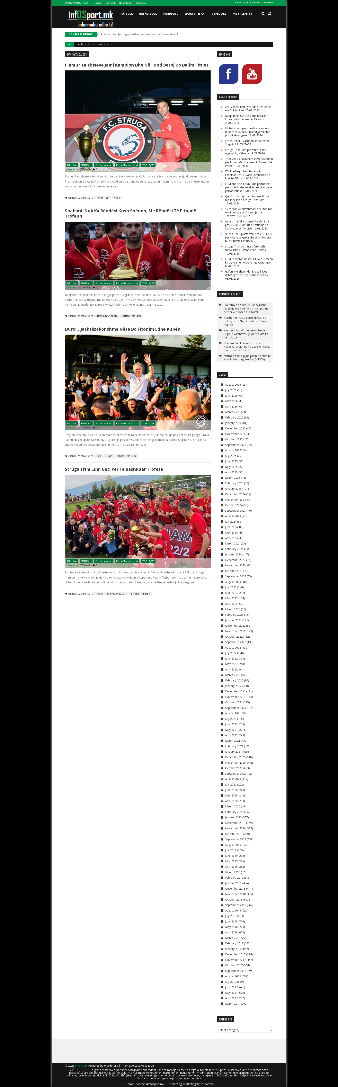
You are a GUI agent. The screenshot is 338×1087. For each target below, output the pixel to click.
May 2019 (231, 861)
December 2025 (235, 428)
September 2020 (235, 773)
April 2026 (231, 406)
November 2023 (235, 565)
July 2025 (230, 456)
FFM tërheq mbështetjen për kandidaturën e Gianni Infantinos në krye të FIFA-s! (247, 174)
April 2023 (231, 604)
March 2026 (232, 412)
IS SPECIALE (218, 13)
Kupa (117, 197)
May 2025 (231, 467)
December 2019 (235, 823)
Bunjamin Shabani (106, 316)
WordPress (111, 1065)
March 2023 (232, 609)
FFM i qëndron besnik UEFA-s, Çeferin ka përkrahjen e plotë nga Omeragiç (249, 260)
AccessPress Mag (142, 1065)
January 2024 (233, 554)
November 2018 (235, 894)
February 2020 (234, 812)
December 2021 (235, 691)
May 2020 (231, 795)
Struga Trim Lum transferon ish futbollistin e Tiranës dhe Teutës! (245, 248)
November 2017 (235, 960)
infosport (71, 169)
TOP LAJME (148, 165)
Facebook (268, 2)
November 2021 (235, 697)
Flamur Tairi (102, 197)
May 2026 (231, 401)
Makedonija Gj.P (117, 593)
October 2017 (234, 965)
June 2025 (231, 461)
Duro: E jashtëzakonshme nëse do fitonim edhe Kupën (123, 329)
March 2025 (232, 478)
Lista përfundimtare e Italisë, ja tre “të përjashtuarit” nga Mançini (245, 321)
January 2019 (233, 883)
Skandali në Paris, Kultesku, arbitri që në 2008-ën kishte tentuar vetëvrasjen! (247, 346)
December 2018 (235, 888)
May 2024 (231, 532)
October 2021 (234, 702)
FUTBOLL (126, 13)
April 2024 (231, 538)
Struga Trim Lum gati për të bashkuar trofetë (114, 469)
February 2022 (234, 680)
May (102, 44)
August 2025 (233, 450)
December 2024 (235, 494)
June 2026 (231, 395)
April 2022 (231, 669)
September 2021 (235, 708)
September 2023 (235, 576)
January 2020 (233, 817)
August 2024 (233, 516)
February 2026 (234, 417)
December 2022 (235, 625)
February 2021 (234, 746)
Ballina (98, 3)
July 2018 (230, 916)
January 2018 (233, 949)
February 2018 (234, 943)
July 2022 (230, 653)
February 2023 (234, 614)
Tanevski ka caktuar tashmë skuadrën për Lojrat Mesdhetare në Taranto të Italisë (249, 162)
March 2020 (232, 806)
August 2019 (233, 845)
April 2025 (231, 472)
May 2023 (231, 598)
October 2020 (234, 768)
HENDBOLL (170, 13)
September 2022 (235, 642)
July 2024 (230, 521)
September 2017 (235, 971)
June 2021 (231, 724)
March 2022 (232, 675)
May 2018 (231, 927)
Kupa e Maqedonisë (127, 165)
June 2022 (231, 658)
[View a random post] (269, 13)
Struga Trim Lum (131, 316)
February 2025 (234, 483)
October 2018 (234, 899)
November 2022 (235, 631)
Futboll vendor (103, 165)
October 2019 (234, 834)
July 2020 (230, 784)
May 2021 (231, 730)
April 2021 (231, 735)
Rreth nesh (110, 3)
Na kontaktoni (125, 3)
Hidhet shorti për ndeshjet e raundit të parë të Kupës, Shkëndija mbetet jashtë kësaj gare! (247, 131)
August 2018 (233, 910)
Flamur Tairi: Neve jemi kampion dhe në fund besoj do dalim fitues (137, 65)
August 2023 (233, 582)
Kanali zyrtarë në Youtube (247, 2)
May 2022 (231, 664)
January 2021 (233, 751)
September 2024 (235, 510)
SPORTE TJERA (194, 13)
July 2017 (230, 982)
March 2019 (232, 872)
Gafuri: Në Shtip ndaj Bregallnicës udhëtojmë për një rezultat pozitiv (246, 273)
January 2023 (233, 620)
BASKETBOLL (148, 13)
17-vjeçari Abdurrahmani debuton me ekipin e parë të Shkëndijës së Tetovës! (248, 212)
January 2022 (233, 686)
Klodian (229, 317)
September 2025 (235, 445)
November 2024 (235, 499)
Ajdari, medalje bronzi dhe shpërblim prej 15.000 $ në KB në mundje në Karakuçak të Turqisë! (248, 225)
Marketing (141, 3)
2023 (93, 44)
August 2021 (233, 713)
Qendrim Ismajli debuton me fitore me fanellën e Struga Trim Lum (247, 198)
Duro (99, 456)
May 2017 (231, 992)
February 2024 (234, 549)
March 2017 (232, 1003)
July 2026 (230, 390)
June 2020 (231, 790)
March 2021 (232, 740)
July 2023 (230, 587)
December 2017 (235, 954)
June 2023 (231, 593)
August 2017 (233, 976)
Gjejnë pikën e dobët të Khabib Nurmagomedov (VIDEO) (247, 357)
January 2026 (233, 423)
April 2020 (231, 801)
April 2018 (231, 932)
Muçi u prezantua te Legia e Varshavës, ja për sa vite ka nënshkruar (246, 333)
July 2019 (230, 850)
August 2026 (233, 384)
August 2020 (233, 779)
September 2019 (235, 839)
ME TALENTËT (242, 13)
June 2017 (231, 987)
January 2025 (233, 488)
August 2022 (233, 647)
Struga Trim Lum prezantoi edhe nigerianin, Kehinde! (245, 151)
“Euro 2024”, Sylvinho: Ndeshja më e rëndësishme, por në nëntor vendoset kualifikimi (246, 308)
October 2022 (234, 636)
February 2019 (234, 877)
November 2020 (235, 762)
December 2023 (235, 560)
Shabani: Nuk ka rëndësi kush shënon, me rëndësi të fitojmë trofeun (130, 213)
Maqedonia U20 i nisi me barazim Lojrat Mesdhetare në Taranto (148, 34)
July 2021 (230, 719)
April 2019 (231, 866)
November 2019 (235, 828)
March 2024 (232, 543)
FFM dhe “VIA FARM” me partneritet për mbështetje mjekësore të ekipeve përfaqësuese (248, 187)
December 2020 (235, 757)
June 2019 (231, 856)
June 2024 (231, 527)
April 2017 (231, 998)
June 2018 (231, 921)
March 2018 (232, 938)
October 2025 (234, 439)
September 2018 (235, 905)
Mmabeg (230, 356)
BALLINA (72, 165)
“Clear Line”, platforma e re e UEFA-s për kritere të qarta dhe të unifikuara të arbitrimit (248, 237)
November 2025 (235, 434)
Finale (99, 593)
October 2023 (234, 571)
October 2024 (234, 505)
